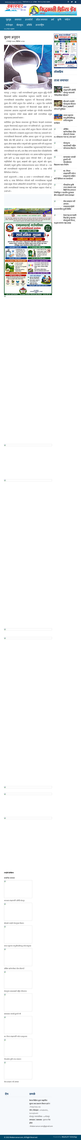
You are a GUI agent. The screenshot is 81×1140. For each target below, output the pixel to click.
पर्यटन (67, 20)
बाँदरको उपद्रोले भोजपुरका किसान (14, 923)
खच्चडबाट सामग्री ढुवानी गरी (12, 1014)
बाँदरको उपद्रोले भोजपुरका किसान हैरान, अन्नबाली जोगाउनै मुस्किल (65, 105)
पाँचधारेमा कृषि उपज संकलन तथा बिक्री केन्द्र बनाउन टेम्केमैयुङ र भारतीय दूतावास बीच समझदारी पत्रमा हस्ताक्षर (65, 190)
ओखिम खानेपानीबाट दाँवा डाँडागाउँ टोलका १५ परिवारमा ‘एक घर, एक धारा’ (65, 133)
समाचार (18, 20)
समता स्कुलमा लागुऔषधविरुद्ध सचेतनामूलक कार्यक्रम (64, 119)
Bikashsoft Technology (69, 1137)
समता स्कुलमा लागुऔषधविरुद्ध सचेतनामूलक (17, 946)
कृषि (59, 20)
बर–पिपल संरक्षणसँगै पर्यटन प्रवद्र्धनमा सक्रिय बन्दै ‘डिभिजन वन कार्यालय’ (65, 174)
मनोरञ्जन (9, 25)
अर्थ (52, 20)
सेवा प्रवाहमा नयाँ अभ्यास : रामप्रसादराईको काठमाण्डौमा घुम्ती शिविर (64, 205)
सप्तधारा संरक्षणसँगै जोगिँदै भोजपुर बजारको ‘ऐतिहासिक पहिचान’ (65, 91)
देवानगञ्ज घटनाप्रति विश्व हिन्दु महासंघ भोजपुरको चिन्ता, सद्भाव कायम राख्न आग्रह (65, 219)
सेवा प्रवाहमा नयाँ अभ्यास (11, 1081)
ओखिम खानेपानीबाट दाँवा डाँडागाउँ (14, 968)
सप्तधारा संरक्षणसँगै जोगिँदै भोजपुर (14, 900)
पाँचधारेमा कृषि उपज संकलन (12, 1059)
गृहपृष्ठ (8, 20)
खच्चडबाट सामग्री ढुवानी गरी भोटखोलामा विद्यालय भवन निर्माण (65, 161)
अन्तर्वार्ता (28, 20)
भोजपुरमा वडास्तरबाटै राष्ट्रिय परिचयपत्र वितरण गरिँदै (65, 147)
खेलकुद (19, 25)
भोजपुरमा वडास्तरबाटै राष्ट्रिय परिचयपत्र (15, 991)
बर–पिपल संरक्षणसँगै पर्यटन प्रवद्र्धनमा (15, 1036)
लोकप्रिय (58, 71)
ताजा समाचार (61, 80)
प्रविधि (29, 25)
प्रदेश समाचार (41, 20)
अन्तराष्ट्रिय (39, 25)
